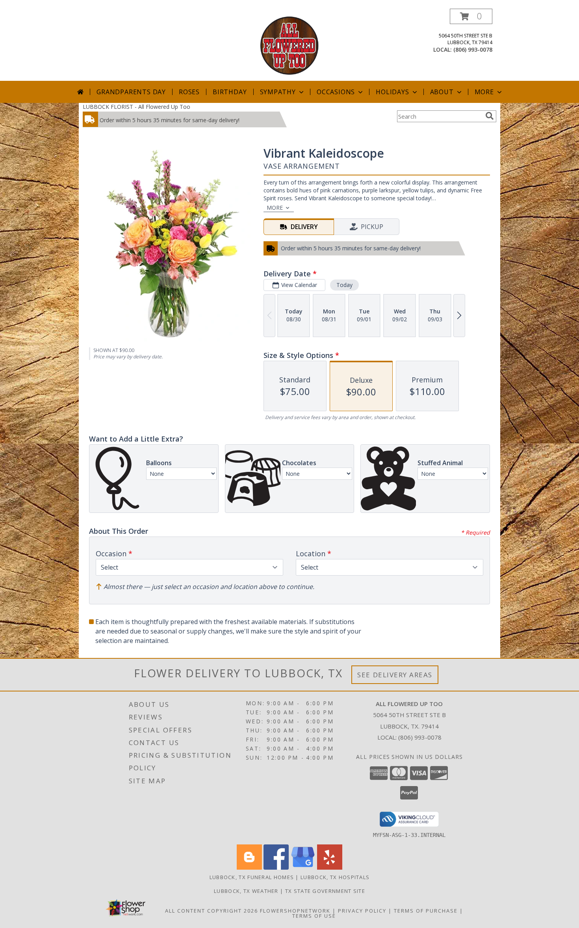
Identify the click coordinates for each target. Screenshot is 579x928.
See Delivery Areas (394, 674)
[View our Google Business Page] (302, 867)
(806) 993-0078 (472, 49)
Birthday (230, 92)
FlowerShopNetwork (295, 910)
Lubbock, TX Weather (246, 890)
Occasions (336, 92)
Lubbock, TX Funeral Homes (252, 877)
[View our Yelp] (329, 867)
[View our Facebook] (276, 867)
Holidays (392, 92)
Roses (189, 92)
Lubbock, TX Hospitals (335, 877)
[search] (489, 116)
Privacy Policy (362, 910)
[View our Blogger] (249, 867)
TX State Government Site (325, 890)
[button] (471, 16)
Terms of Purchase (426, 910)
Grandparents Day (131, 92)
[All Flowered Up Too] (289, 44)
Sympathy (278, 92)
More (484, 92)
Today (344, 285)
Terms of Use (314, 915)
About (442, 92)
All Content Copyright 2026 (211, 910)
